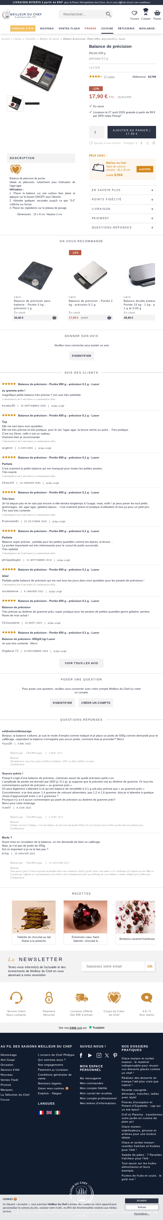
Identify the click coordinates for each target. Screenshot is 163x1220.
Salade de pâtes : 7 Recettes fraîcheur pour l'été (142, 1156)
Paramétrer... (141, 1213)
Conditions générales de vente (55, 1076)
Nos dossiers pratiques (135, 1048)
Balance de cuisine (49, 38)
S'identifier (81, 355)
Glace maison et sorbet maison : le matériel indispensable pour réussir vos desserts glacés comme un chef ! (141, 1065)
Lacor (94, 67)
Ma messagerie (90, 1078)
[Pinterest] (116, 1055)
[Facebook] (83, 1055)
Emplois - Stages (49, 1093)
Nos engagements (50, 1064)
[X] (108, 1055)
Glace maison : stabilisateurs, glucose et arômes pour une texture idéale (139, 1132)
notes (109, 76)
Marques (7, 1089)
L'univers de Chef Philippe (56, 1054)
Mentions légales (49, 1083)
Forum (5, 1099)
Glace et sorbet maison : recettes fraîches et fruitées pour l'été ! (141, 1146)
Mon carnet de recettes (96, 1093)
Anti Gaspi (8, 1059)
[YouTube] (91, 1055)
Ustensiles (30, 38)
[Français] (41, 1112)
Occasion (7, 1064)
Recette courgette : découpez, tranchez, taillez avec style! (140, 1093)
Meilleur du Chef (55, 1046)
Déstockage (9, 1054)
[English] (49, 1112)
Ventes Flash (9, 1079)
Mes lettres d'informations (98, 1103)
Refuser (142, 1207)
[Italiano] (58, 1112)
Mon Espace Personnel (91, 1068)
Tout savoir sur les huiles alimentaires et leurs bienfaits (139, 1167)
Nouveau (7, 1074)
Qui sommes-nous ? (52, 1059)
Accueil (6, 38)
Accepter (142, 1200)
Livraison (62, 1069)
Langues (46, 1103)
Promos (6, 1084)
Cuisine (17, 38)
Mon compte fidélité (93, 1088)
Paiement (44, 1069)
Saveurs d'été (10, 1069)
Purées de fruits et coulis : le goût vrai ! (142, 1177)
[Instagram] (100, 1055)
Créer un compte (96, 702)
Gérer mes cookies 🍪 (53, 1088)
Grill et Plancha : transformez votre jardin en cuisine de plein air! (142, 1118)
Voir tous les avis (81, 663)
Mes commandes (91, 1083)
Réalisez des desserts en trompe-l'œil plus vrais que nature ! (140, 1081)
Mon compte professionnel (98, 1098)
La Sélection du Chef (15, 1094)
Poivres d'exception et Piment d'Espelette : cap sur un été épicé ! (141, 1106)
